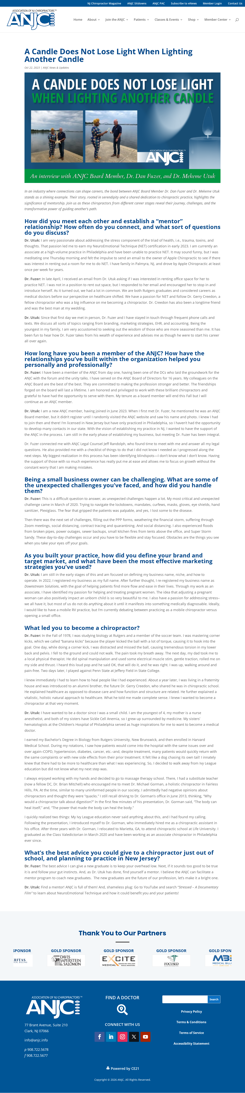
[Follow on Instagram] (122, 1037)
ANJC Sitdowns (136, 3)
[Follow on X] (134, 1037)
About (91, 20)
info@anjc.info (36, 1040)
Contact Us (235, 3)
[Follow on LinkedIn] (111, 1037)
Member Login (212, 3)
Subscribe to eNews (184, 3)
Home (78, 20)
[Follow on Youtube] (145, 1037)
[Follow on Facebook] (100, 1037)
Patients (140, 20)
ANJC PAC (159, 3)
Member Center (215, 20)
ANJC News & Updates (56, 67)
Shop (191, 20)
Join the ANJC (115, 20)
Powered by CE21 (125, 1068)
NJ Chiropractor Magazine (104, 3)
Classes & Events (167, 20)
